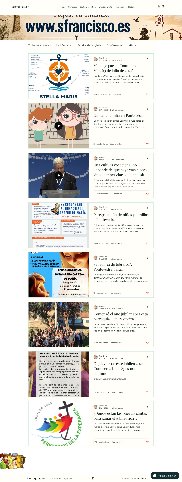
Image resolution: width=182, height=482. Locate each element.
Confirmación (115, 45)
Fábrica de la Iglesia (90, 45)
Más (131, 45)
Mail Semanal (64, 45)
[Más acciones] (148, 59)
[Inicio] (159, 6)
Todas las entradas (39, 45)
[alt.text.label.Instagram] (163, 6)
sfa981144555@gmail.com (64, 478)
